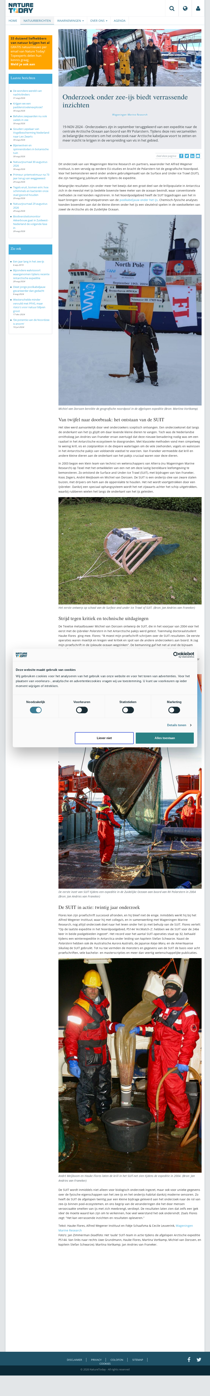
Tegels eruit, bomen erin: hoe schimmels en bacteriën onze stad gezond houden (30, 191)
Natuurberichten (37, 21)
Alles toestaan (165, 738)
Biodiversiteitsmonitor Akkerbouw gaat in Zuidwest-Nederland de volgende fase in (30, 222)
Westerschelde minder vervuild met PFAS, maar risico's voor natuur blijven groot (29, 305)
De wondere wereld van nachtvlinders (27, 93)
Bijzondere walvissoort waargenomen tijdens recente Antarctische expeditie (31, 274)
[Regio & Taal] (185, 8)
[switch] (82, 710)
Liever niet (104, 738)
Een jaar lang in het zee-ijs (28, 261)
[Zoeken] (172, 8)
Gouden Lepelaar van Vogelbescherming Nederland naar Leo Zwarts (31, 132)
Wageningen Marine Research (129, 114)
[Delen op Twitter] (187, 156)
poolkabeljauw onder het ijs (139, 200)
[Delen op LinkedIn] (192, 156)
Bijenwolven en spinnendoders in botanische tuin (31, 149)
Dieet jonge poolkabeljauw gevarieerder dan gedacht (29, 289)
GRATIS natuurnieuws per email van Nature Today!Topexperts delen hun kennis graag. (29, 55)
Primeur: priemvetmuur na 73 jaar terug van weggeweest (31, 176)
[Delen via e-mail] (198, 156)
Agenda (120, 21)
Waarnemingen (69, 21)
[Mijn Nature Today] (198, 8)
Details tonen (176, 725)
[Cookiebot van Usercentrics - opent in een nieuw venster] (176, 655)
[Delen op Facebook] (181, 156)
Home (13, 21)
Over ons (97, 21)
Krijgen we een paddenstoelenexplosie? (28, 105)
